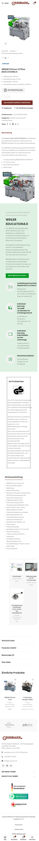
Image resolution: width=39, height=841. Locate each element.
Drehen (12, 51)
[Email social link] (12, 124)
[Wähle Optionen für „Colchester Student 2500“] (33, 683)
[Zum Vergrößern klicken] (5, 43)
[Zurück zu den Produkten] (5, 58)
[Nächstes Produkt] (8, 58)
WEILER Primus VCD (10, 698)
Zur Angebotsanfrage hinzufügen (17, 102)
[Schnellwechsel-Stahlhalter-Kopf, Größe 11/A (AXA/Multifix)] (17, 596)
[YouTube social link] (7, 765)
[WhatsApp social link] (18, 124)
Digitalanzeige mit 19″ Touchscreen (31, 578)
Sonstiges (16, 615)
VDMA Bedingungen (19, 834)
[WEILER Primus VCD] (10, 686)
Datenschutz (19, 829)
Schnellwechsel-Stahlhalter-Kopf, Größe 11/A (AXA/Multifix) (17, 609)
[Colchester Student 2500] (27, 686)
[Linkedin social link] (15, 124)
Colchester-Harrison (27, 709)
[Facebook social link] (7, 124)
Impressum (18, 825)
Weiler (17, 581)
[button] (15, 683)
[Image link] (19, 787)
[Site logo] (20, 3)
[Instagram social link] (3, 765)
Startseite (5, 51)
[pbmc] (28, 725)
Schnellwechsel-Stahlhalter (16, 618)
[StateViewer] (17, 567)
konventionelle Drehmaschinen (12, 53)
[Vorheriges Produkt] (3, 58)
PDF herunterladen (15, 90)
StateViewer (17, 576)
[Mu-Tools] (10, 725)
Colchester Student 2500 (27, 698)
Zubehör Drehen (17, 578)
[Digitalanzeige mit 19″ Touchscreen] (31, 567)
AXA (17, 621)
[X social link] (10, 124)
